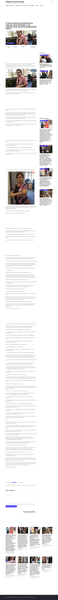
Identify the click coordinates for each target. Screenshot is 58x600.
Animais (41, 5)
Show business (32, 5)
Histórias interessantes (10, 5)
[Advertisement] (29, 15)
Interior (37, 5)
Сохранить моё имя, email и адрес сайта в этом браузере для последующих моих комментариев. (21, 504)
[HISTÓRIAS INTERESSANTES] (46, 62)
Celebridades (18, 5)
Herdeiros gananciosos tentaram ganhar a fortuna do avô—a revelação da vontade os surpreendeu (46, 65)
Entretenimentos (25, 5)
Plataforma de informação (15, 2)
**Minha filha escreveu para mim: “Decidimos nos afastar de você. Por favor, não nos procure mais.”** (47, 566)
